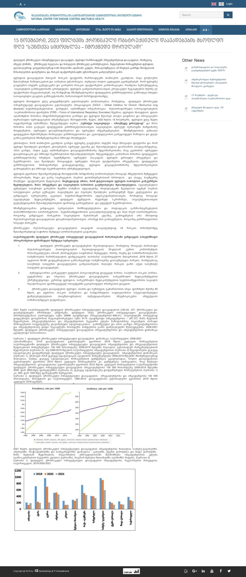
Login (229, 3)
